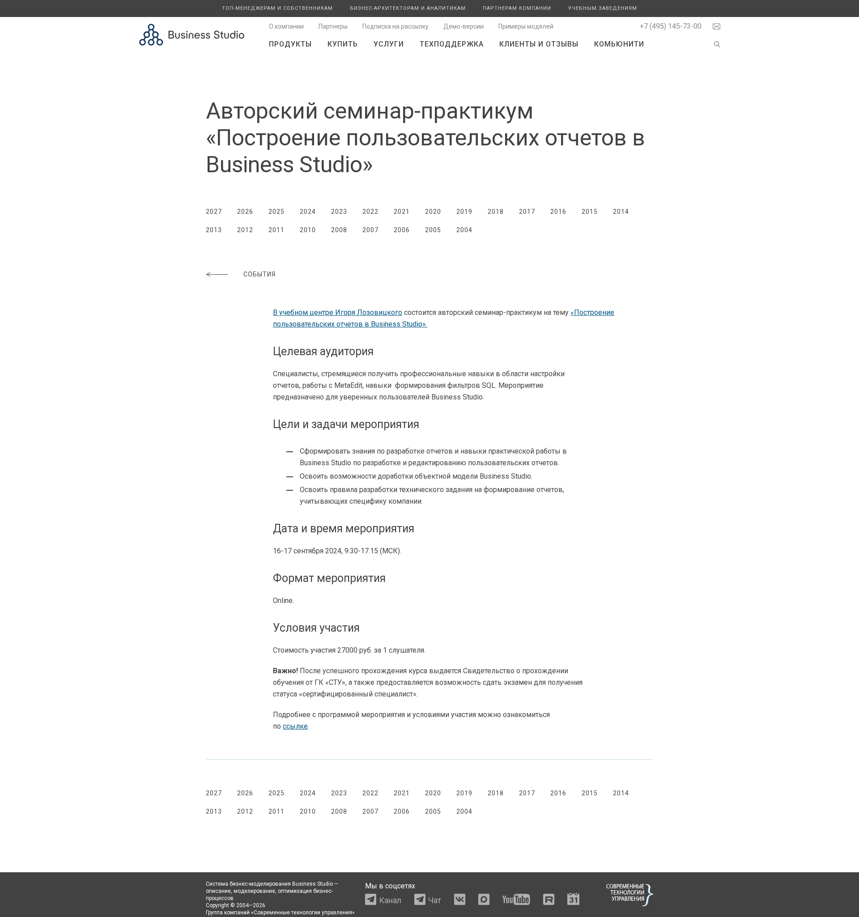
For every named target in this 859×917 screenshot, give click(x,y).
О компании (286, 26)
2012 (245, 229)
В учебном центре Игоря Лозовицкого (337, 312)
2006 (402, 229)
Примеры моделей (525, 26)
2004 (464, 229)
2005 (433, 229)
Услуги (389, 44)
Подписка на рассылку (395, 26)
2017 (527, 211)
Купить (342, 44)
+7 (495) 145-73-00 (671, 26)
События (259, 274)
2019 (464, 211)
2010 (308, 229)
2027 (214, 211)
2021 (402, 211)
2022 (370, 211)
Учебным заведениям (602, 8)
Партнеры (333, 26)
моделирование (254, 891)
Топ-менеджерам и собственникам (277, 8)
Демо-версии (463, 26)
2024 (308, 211)
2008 (339, 229)
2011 (276, 229)
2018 (496, 211)
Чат (434, 900)
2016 (558, 211)
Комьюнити (619, 44)
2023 (339, 211)
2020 (433, 211)
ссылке (295, 726)
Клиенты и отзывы (538, 44)
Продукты (290, 44)
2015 (590, 211)
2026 (245, 211)
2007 (370, 229)
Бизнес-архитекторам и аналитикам (408, 8)
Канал (390, 900)
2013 (214, 229)
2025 (276, 211)
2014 (621, 211)
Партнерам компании (517, 8)
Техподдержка (452, 44)
